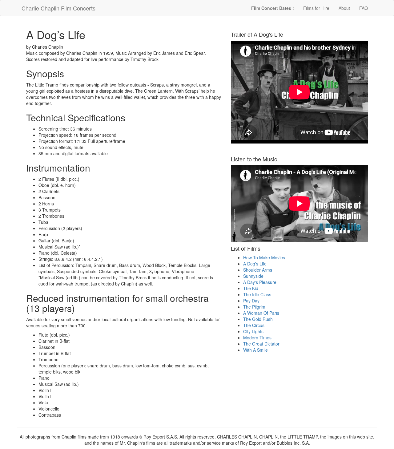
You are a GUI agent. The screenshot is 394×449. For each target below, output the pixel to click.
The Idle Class (257, 294)
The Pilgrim (254, 307)
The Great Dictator (261, 344)
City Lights (253, 331)
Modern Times (257, 337)
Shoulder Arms (257, 270)
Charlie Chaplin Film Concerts (58, 8)
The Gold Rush (258, 319)
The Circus (253, 325)
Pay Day (251, 300)
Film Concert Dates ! (272, 8)
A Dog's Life (255, 264)
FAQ (363, 8)
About (344, 8)
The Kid (250, 288)
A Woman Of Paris (261, 313)
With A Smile (255, 350)
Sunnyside (253, 276)
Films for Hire (316, 8)
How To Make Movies (264, 257)
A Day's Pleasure (259, 282)
